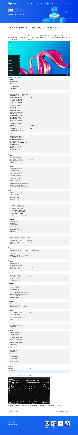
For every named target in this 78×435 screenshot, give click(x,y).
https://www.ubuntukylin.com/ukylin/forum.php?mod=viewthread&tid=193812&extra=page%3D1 (49, 375)
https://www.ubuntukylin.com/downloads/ (21, 368)
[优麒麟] (12, 4)
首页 (22, 3)
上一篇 (15, 411)
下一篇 (61, 411)
